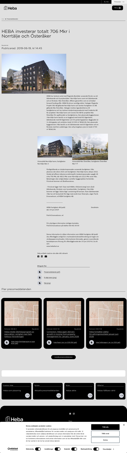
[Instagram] (73, 413)
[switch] (57, 449)
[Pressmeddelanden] (58, 395)
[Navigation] (14, 419)
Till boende (117, 2)
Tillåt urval (105, 433)
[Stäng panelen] (124, 425)
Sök (107, 2)
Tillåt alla (105, 427)
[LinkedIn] (70, 413)
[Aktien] (90, 395)
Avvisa (105, 440)
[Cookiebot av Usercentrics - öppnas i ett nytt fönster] (13, 449)
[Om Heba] (27, 395)
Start (3, 19)
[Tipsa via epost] (46, 256)
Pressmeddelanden (12, 19)
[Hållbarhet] (121, 395)
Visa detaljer (107, 449)
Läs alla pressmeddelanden (63, 357)
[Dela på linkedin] (42, 256)
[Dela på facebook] (38, 256)
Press (70, 421)
